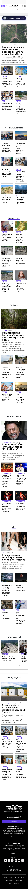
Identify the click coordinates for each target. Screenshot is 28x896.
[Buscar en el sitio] (6, 6)
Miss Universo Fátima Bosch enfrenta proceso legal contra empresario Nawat (6, 508)
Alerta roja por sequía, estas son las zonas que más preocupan (6, 201)
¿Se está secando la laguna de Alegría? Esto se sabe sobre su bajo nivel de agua (21, 108)
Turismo (19, 10)
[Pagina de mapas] (22, 6)
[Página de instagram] (12, 861)
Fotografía (5, 654)
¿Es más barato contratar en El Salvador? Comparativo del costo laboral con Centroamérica (20, 176)
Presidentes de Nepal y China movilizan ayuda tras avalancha (21, 261)
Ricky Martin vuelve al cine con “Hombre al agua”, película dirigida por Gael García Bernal (21, 480)
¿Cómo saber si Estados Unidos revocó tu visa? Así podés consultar (7, 237)
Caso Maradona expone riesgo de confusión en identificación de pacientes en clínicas (20, 617)
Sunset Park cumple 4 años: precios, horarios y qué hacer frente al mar (21, 82)
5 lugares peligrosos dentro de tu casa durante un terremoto (6, 615)
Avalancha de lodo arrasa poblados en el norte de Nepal (8, 658)
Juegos (14, 14)
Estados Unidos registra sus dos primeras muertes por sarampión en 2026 (21, 287)
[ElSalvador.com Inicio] (14, 6)
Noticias (11, 10)
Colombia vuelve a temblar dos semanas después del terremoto (19, 238)
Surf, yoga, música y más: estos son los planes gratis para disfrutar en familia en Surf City (6, 372)
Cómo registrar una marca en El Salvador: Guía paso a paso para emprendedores (7, 744)
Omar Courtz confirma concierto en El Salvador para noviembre (20, 506)
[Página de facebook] (5, 861)
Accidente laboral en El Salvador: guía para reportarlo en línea (7, 173)
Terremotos (4, 14)
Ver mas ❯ (14, 836)
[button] (25, 653)
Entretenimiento (7, 442)
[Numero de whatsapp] (15, 861)
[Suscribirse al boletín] (3, 6)
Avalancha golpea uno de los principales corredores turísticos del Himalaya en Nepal (20, 372)
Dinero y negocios (18, 168)
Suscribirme (14, 821)
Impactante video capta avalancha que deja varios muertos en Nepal (6, 287)
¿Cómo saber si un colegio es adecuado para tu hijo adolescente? (7, 106)
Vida (4, 101)
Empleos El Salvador (23, 14)
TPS (9, 14)
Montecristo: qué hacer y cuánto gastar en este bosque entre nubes (13, 336)
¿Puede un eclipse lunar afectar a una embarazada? (20, 588)
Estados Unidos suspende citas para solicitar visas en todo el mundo (7, 82)
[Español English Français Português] (25, 6)
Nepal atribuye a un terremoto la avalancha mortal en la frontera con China (6, 263)
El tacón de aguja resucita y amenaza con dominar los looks (13, 557)
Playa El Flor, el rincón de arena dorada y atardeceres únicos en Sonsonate (21, 398)
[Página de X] (9, 861)
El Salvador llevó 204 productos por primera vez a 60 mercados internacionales (21, 773)
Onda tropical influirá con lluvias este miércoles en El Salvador (20, 201)
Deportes (19, 880)
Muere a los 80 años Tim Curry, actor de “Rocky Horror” (12, 446)
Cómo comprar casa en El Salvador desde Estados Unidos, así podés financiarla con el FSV (21, 745)
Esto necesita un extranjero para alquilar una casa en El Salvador (13, 709)
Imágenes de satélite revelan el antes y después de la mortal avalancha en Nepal (13, 50)
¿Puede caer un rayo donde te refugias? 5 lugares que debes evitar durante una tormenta (7, 590)
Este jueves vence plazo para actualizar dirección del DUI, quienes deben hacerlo (6, 147)
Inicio (5, 10)
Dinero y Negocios (14, 883)
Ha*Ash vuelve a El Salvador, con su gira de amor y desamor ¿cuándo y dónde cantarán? (6, 480)
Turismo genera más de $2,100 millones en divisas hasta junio (7, 397)
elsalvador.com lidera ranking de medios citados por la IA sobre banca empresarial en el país (7, 774)
